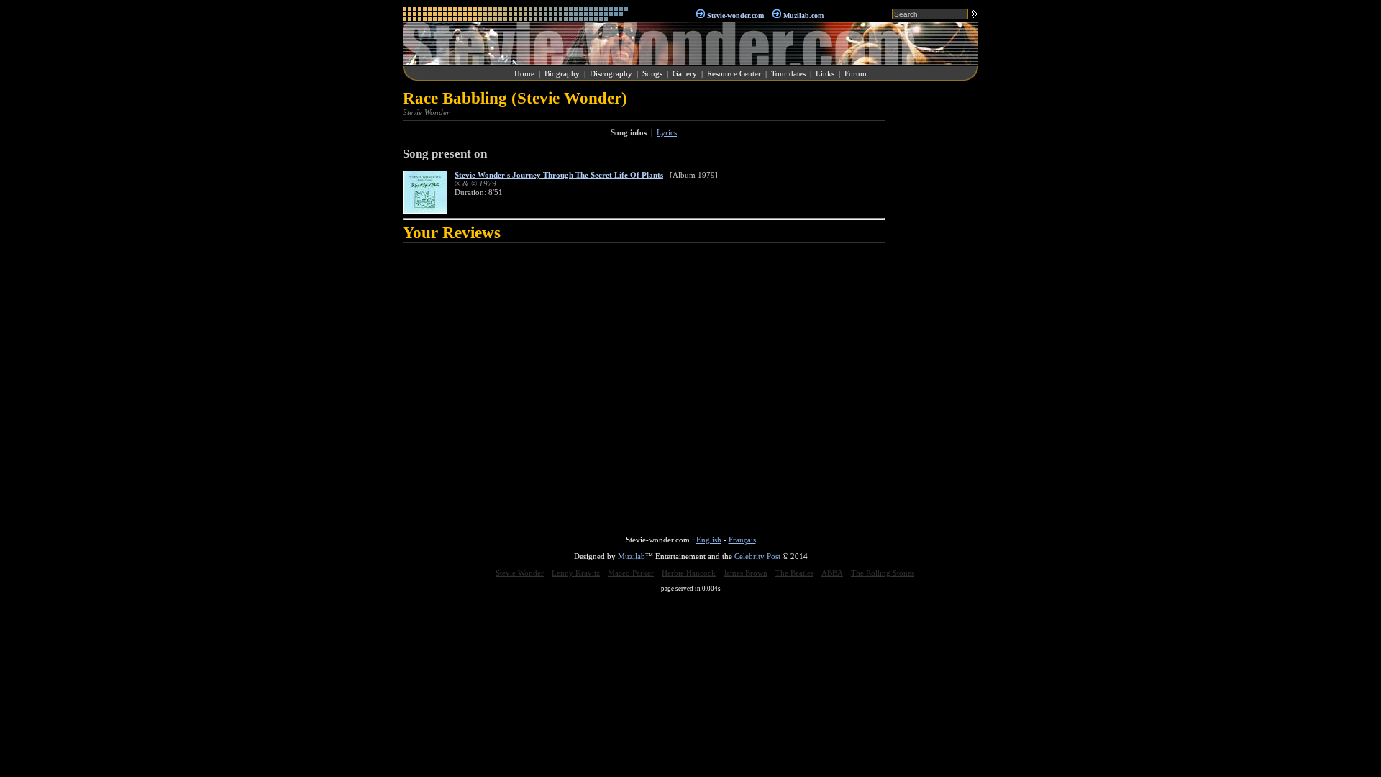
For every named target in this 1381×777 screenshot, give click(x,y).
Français (742, 539)
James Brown (745, 572)
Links (825, 73)
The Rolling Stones (882, 572)
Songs (652, 73)
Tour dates (788, 73)
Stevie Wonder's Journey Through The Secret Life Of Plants (559, 175)
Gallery (685, 73)
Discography (611, 73)
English (708, 539)
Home (524, 73)
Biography (562, 73)
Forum (855, 73)
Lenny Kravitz (576, 572)
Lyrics (667, 132)
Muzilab (631, 556)
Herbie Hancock (689, 572)
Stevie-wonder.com (735, 15)
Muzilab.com (803, 15)
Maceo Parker (631, 572)
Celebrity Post (757, 556)
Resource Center (734, 73)
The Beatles (794, 572)
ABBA (832, 572)
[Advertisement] (935, 305)
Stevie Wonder (520, 572)
